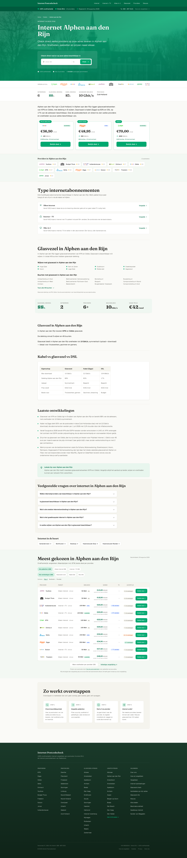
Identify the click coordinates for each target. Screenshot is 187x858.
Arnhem (86, 784)
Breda (86, 787)
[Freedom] (120, 84)
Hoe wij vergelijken (136, 776)
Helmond (87, 810)
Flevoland (64, 776)
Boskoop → (74, 544)
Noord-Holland (66, 799)
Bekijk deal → (55, 144)
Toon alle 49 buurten (45, 288)
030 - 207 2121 (128, 9)
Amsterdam (88, 776)
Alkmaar (110, 772)
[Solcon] (131, 84)
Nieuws (145, 3)
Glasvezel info (135, 795)
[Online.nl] (91, 84)
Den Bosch (110, 806)
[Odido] (73, 84)
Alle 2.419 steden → (113, 817)
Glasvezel (127, 3)
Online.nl (49, 628)
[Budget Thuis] (111, 84)
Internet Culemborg (90, 814)
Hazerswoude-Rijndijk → (111, 544)
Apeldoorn (87, 780)
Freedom (49, 657)
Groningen (64, 787)
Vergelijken (134, 780)
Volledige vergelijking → (109, 664)
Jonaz (40, 806)
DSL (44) (81, 575)
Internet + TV (106, 3)
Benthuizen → (61, 544)
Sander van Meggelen (137, 814)
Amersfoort (111, 780)
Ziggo (48, 642)
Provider (59, 579)
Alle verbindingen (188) (46, 575)
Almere (86, 772)
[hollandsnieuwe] (148, 84)
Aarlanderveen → (45, 544)
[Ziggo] (63, 84)
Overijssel (64, 802)
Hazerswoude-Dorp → (90, 544)
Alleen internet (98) (60, 569)
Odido (46, 613)
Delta (47, 635)
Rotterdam (87, 821)
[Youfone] (101, 84)
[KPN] (54, 84)
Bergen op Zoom (112, 799)
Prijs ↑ (46, 579)
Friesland (64, 780)
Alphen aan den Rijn (114, 776)
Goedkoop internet (136, 810)
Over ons (133, 772)
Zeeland (63, 810)
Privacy (140, 849)
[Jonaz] (139, 84)
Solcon (47, 650)
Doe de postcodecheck (93, 669)
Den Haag (87, 791)
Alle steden (134, 802)
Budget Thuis (49, 598)
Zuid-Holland (65, 814)
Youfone (48, 591)
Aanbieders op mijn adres (139, 791)
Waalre (86, 829)
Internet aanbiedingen (137, 784)
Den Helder (111, 814)
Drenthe (63, 772)
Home (39, 17)
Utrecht (63, 806)
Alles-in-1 (117, 3)
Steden (45, 17)
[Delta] (81, 84)
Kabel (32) (72, 575)
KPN (46, 620)
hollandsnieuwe (50, 606)
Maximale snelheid (136, 806)
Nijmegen (87, 817)
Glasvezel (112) (61, 575)
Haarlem (87, 806)
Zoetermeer (88, 833)
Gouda (86, 799)
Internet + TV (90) (75, 569)
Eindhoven (87, 795)
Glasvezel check (135, 787)
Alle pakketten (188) (45, 569)
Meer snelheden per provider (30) (84, 664)
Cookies (133, 849)
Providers (136, 3)
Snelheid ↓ (52, 579)
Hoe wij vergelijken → (142, 9)
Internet (96, 3)
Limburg (63, 791)
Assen (109, 795)
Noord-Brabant (66, 795)
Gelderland (64, 784)
